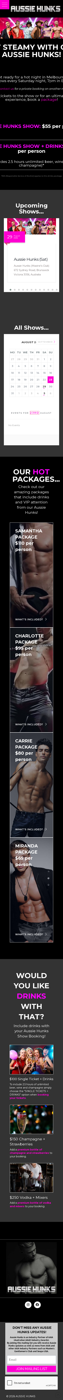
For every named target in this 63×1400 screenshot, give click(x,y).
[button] (4, 4)
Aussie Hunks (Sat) (31, 259)
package (49, 99)
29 (44, 386)
